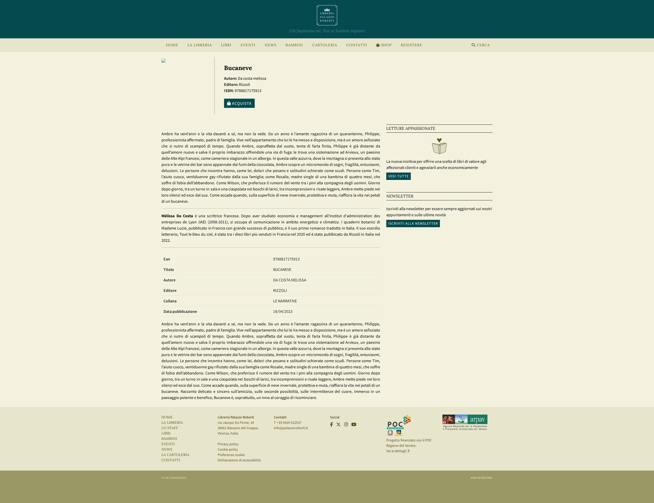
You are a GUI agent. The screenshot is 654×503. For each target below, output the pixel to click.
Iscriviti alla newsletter (413, 223)
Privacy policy (228, 444)
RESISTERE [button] (411, 45)
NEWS (270, 45)
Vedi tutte (398, 176)
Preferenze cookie (231, 454)
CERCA (482, 45)
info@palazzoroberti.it (291, 428)
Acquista (241, 103)
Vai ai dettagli (396, 451)
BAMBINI (294, 45)
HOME (172, 45)
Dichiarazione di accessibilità (239, 460)
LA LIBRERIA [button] (200, 45)
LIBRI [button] (226, 45)
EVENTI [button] (248, 45)
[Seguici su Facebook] (331, 424)
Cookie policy (228, 449)
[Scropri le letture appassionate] (439, 147)
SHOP (386, 45)
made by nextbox (482, 477)
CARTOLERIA (324, 45)
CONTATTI (356, 45)
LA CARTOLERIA (175, 455)
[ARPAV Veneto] (464, 422)
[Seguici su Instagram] (346, 424)
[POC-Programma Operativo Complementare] (398, 425)
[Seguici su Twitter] (338, 424)
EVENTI (168, 444)
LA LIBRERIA (172, 422)
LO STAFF (169, 428)
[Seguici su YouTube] (353, 424)
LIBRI (166, 433)
